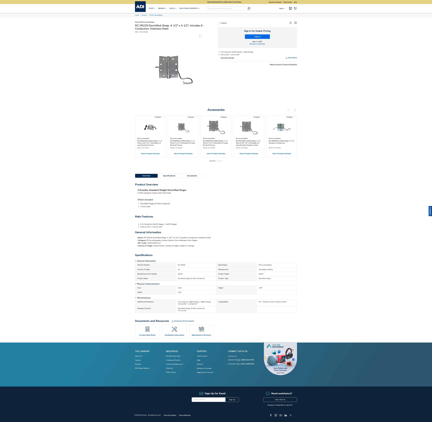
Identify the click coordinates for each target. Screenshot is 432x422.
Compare (223, 23)
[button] (430, 211)
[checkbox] (219, 23)
